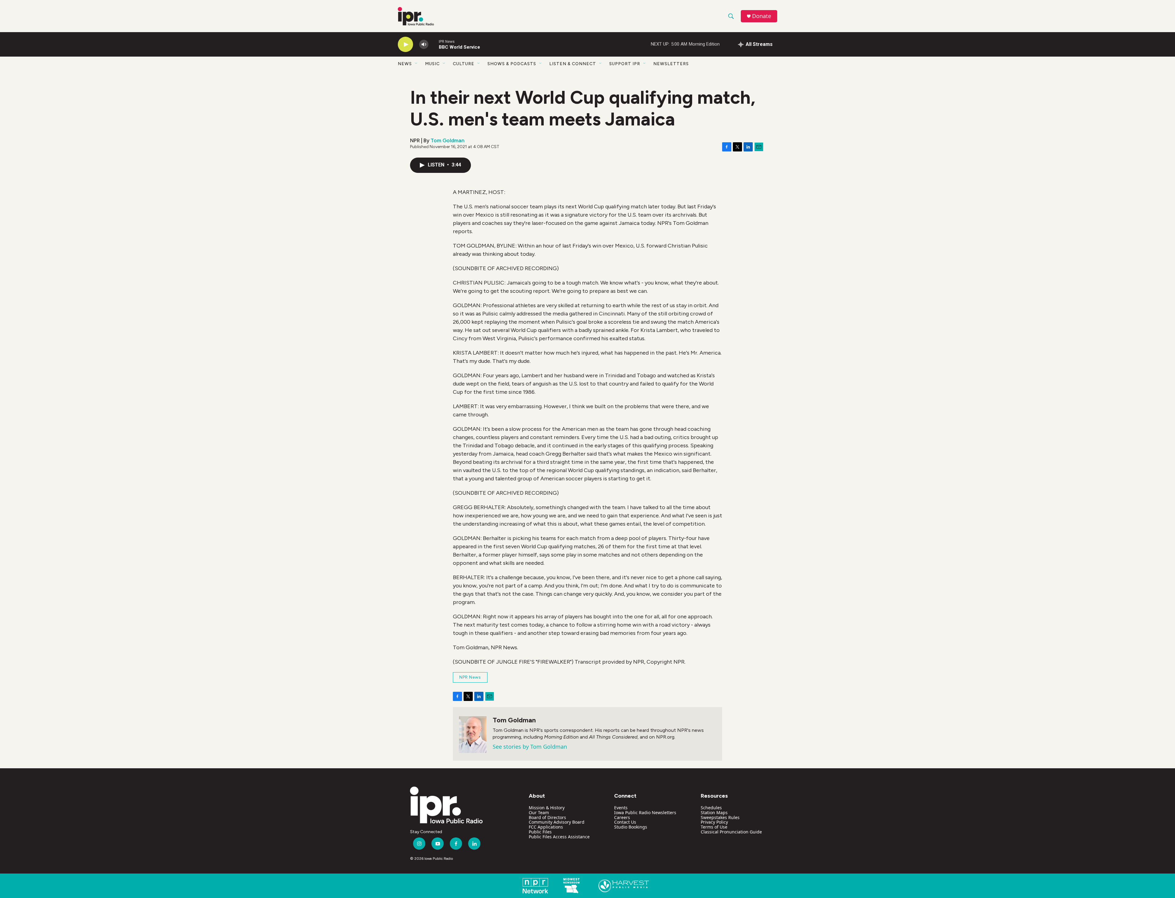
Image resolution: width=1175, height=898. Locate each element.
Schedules (711, 807)
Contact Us (625, 822)
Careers (622, 817)
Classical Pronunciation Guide (731, 832)
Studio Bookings (630, 827)
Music (432, 63)
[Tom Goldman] (473, 734)
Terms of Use (714, 827)
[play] (405, 44)
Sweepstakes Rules (720, 817)
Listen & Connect (572, 63)
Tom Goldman (447, 140)
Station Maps (714, 812)
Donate (761, 16)
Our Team (539, 812)
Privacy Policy (714, 822)
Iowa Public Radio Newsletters (645, 812)
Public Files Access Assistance (559, 837)
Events (621, 807)
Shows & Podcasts (511, 63)
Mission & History (547, 807)
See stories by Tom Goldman (530, 746)
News (405, 63)
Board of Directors (547, 817)
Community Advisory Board (556, 822)
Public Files (540, 832)
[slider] (434, 44)
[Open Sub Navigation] (416, 63)
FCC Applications (546, 827)
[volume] (424, 44)
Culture (463, 63)
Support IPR (624, 63)
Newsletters (671, 63)
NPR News (470, 677)
